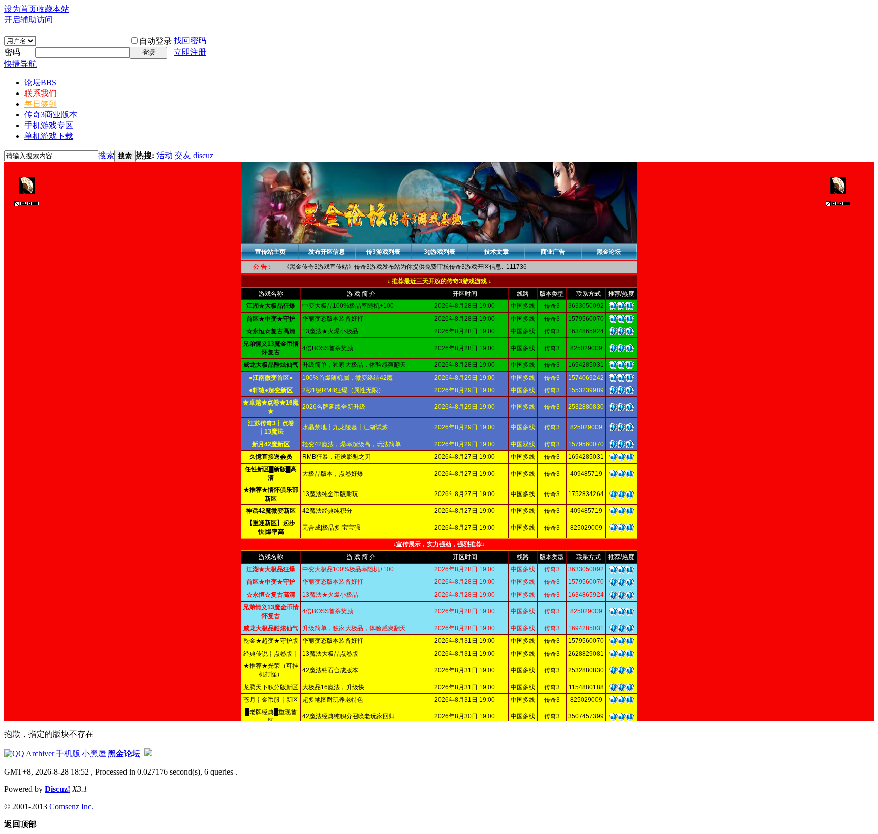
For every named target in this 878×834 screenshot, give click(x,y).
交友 (183, 155)
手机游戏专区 (48, 125)
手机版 (68, 753)
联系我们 (40, 93)
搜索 (106, 155)
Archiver (40, 753)
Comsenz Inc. (71, 806)
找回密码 (190, 40)
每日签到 (40, 104)
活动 (164, 155)
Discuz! (57, 789)
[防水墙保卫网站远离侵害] (148, 753)
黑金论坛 (124, 753)
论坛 (40, 82)
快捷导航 (20, 63)
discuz (203, 155)
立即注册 (190, 52)
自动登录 (155, 41)
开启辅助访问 (28, 19)
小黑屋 (94, 753)
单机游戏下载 (48, 136)
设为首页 (20, 9)
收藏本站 (53, 9)
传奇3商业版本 (50, 114)
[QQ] (14, 753)
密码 (12, 52)
